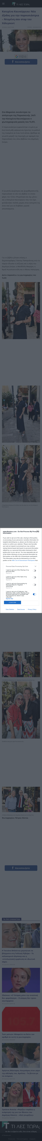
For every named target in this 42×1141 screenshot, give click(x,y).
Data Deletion (10, 609)
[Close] (38, 532)
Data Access (21, 609)
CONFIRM (12, 602)
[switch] (34, 571)
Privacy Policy (32, 609)
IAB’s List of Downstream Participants (23, 560)
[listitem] (21, 566)
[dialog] (21, 570)
